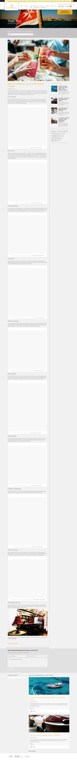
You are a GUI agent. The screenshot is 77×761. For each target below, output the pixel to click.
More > (67, 104)
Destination (41, 6)
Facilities (26, 6)
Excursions (36, 7)
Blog (31, 7)
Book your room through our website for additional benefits (59, 135)
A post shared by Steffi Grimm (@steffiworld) (21, 202)
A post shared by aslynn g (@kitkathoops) (21, 147)
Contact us (53, 6)
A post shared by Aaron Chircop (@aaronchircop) (21, 546)
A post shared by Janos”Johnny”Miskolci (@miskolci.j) (21, 255)
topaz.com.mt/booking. (12, 638)
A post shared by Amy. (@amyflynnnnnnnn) (21, 485)
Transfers (43, 7)
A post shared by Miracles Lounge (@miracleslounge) (21, 370)
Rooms (21, 6)
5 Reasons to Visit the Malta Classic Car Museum (45, 735)
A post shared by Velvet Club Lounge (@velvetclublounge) (21, 599)
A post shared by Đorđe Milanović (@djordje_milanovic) (21, 317)
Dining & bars (33, 6)
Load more (33, 751)
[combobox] (64, 6)
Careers (47, 6)
